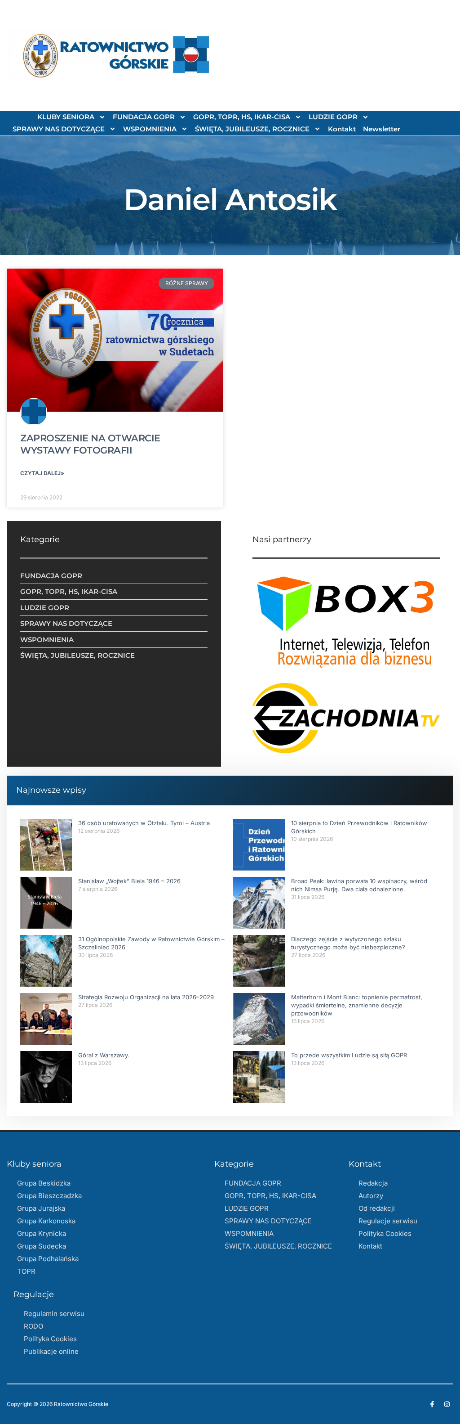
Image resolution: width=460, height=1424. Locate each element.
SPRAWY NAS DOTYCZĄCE (59, 129)
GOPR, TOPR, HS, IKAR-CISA (241, 116)
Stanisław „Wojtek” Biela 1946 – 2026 (129, 881)
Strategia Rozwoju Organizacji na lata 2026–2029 (146, 997)
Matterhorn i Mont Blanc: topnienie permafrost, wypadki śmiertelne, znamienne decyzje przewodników (356, 1005)
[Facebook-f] (432, 1404)
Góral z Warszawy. (103, 1055)
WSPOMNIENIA (150, 129)
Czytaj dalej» (42, 473)
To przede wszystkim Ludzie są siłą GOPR (349, 1055)
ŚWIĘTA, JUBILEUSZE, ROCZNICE (252, 129)
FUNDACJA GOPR (144, 116)
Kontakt (342, 129)
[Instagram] (447, 1404)
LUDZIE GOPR (333, 116)
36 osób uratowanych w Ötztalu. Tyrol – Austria (144, 823)
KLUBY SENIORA (65, 116)
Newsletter (381, 129)
